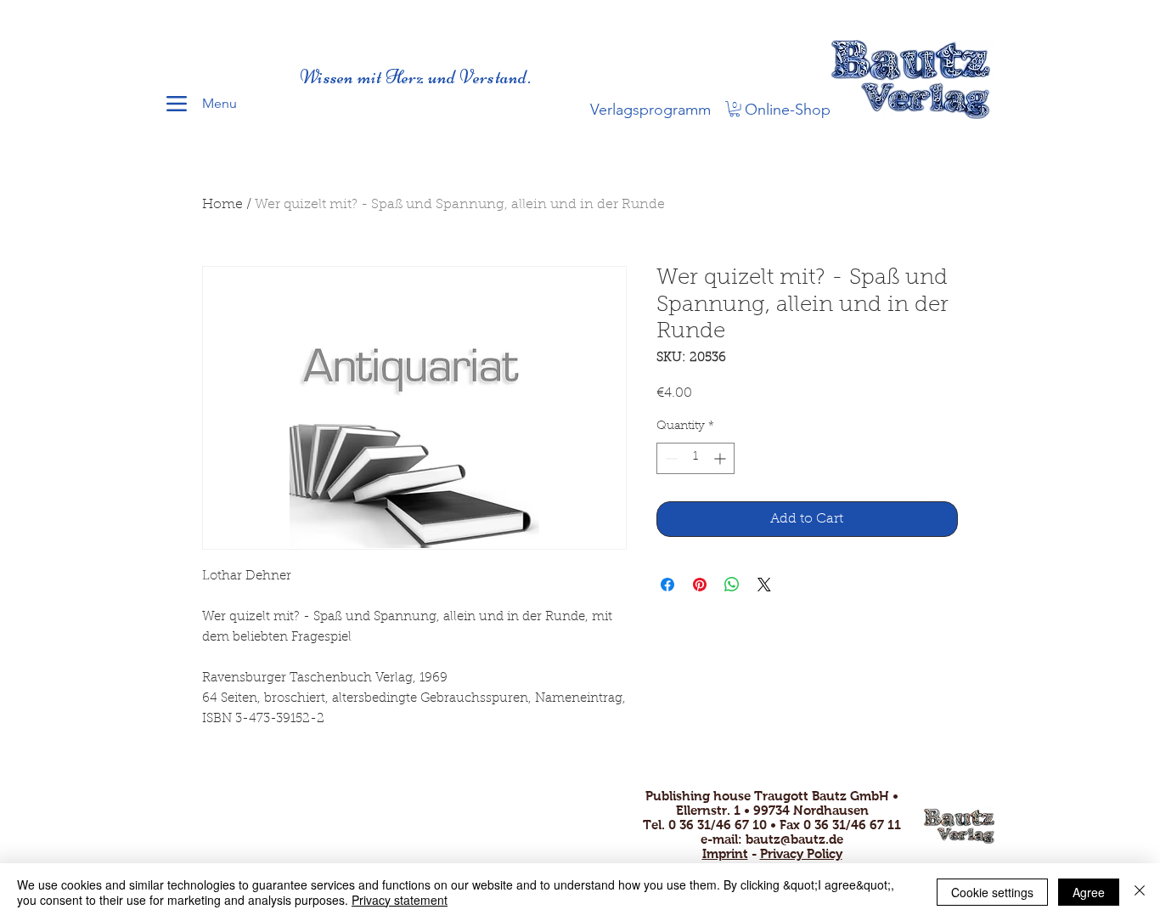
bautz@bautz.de (794, 839)
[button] (734, 108)
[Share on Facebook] (667, 584)
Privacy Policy (801, 853)
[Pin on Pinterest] (700, 584)
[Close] (1139, 892)
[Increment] (721, 458)
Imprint (725, 853)
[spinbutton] (695, 458)
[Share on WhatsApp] (732, 584)
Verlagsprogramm (650, 109)
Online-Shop (788, 109)
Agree (1089, 892)
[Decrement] (669, 458)
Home (222, 205)
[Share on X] (764, 584)
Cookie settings (992, 892)
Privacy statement (400, 899)
